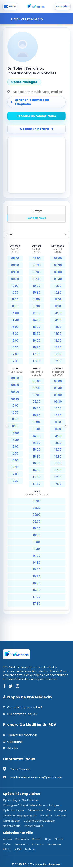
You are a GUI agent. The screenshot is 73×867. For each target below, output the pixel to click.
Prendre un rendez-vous (36, 116)
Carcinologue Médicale (39, 821)
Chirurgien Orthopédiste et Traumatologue (31, 805)
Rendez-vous (36, 218)
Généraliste (35, 810)
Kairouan (38, 844)
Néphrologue (12, 826)
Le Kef (17, 849)
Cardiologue (11, 821)
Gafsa (7, 844)
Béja (48, 839)
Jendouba (21, 844)
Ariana (7, 839)
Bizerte (37, 839)
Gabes (59, 839)
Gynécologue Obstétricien (20, 800)
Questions (15, 742)
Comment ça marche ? (25, 707)
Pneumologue (33, 826)
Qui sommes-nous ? (22, 714)
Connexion (62, 6)
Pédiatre (46, 816)
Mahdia (30, 849)
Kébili (6, 849)
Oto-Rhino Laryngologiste (20, 816)
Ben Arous (22, 839)
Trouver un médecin (22, 735)
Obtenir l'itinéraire (34, 129)
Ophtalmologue (13, 810)
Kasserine (54, 844)
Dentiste (60, 816)
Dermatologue (56, 810)
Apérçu (37, 211)
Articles (12, 748)
